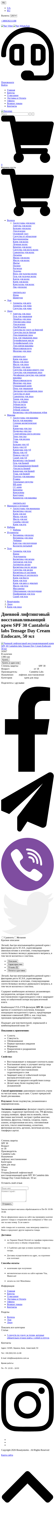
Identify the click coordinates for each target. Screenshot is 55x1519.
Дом (9, 300)
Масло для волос (21, 260)
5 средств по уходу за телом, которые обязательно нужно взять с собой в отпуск (28, 1336)
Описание (12, 961)
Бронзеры (18, 489)
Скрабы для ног (21, 522)
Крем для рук (19, 524)
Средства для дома (22, 308)
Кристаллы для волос (23, 284)
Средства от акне (21, 393)
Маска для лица (21, 361)
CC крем (17, 487)
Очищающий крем (22, 385)
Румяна (16, 479)
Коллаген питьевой (22, 546)
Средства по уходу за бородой (28, 329)
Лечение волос (20, 244)
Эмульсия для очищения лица (28, 391)
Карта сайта (7, 1455)
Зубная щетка (19, 407)
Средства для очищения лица (27, 372)
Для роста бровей (21, 468)
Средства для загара (23, 570)
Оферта (11, 100)
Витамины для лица (23, 538)
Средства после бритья (24, 332)
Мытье (16, 263)
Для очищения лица (23, 335)
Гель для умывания (22, 316)
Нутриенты (12, 532)
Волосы (11, 220)
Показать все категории (13, 1327)
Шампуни (18, 297)
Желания (21, 937)
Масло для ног (20, 519)
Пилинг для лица (21, 367)
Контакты (12, 106)
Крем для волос (20, 241)
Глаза (15, 425)
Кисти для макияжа (22, 420)
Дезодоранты (19, 556)
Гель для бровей (21, 463)
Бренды (11, 92)
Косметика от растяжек (24, 572)
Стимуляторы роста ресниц (26, 433)
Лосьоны (17, 255)
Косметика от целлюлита (25, 575)
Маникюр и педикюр (17, 506)
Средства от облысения (24, 236)
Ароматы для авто (22, 303)
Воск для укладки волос (25, 273)
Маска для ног (20, 516)
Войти (4, 85)
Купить (5, 660)
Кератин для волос (22, 247)
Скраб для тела (20, 596)
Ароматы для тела (22, 551)
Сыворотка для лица (23, 396)
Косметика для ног (22, 511)
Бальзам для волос (22, 228)
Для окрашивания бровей (25, 465)
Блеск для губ (20, 447)
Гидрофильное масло (23, 340)
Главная (11, 90)
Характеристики (15, 964)
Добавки (17, 540)
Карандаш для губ (22, 449)
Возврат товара (14, 103)
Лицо (9, 311)
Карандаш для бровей (24, 471)
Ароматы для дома (22, 305)
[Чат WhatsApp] (21, 26)
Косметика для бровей (24, 460)
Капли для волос (21, 279)
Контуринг (18, 495)
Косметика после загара (25, 567)
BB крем (17, 484)
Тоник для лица (21, 399)
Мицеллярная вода (22, 348)
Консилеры (18, 492)
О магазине (12, 95)
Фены (16, 295)
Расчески (17, 268)
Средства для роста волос (25, 249)
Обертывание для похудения (27, 591)
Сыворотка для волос (23, 252)
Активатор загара (22, 564)
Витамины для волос (23, 535)
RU (3, 3)
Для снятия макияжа (23, 345)
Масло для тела (20, 586)
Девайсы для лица (22, 319)
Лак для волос (20, 287)
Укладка (17, 271)
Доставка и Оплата (16, 98)
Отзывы (13, 967)
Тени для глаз (19, 436)
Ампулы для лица (22, 313)
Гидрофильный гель (23, 343)
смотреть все (19, 292)
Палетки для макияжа (24, 476)
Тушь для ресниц (21, 439)
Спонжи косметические (25, 423)
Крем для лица (20, 359)
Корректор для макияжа (25, 498)
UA (9, 8)
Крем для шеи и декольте (25, 583)
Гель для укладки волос (24, 276)
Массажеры (18, 588)
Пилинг (17, 265)
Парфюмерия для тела (24, 594)
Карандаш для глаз (22, 428)
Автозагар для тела (22, 562)
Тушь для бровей (21, 473)
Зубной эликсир (21, 409)
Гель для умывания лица (25, 337)
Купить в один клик (11, 663)
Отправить (7, 1204)
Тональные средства (23, 481)
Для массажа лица (22, 321)
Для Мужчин (19, 327)
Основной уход (20, 233)
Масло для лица (21, 364)
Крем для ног (19, 514)
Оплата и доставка (16, 970)
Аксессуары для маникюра (26, 508)
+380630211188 (8, 21)
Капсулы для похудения (25, 543)
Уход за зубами (20, 401)
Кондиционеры (20, 239)
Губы (15, 441)
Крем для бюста (21, 578)
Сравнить (9, 937)
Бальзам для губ (21, 444)
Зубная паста (19, 404)
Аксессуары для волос (24, 223)
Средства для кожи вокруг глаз (28, 369)
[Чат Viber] (7, 26)
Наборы (11, 527)
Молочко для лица (22, 351)
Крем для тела (20, 580)
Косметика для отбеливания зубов (30, 412)
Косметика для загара (23, 559)
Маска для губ (20, 452)
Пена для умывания (23, 388)
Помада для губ (20, 455)
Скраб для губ (20, 457)
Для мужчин (19, 231)
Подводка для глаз (22, 431)
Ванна (16, 554)
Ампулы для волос (22, 225)
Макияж (11, 415)
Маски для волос (21, 257)
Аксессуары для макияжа (25, 417)
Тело (9, 548)
